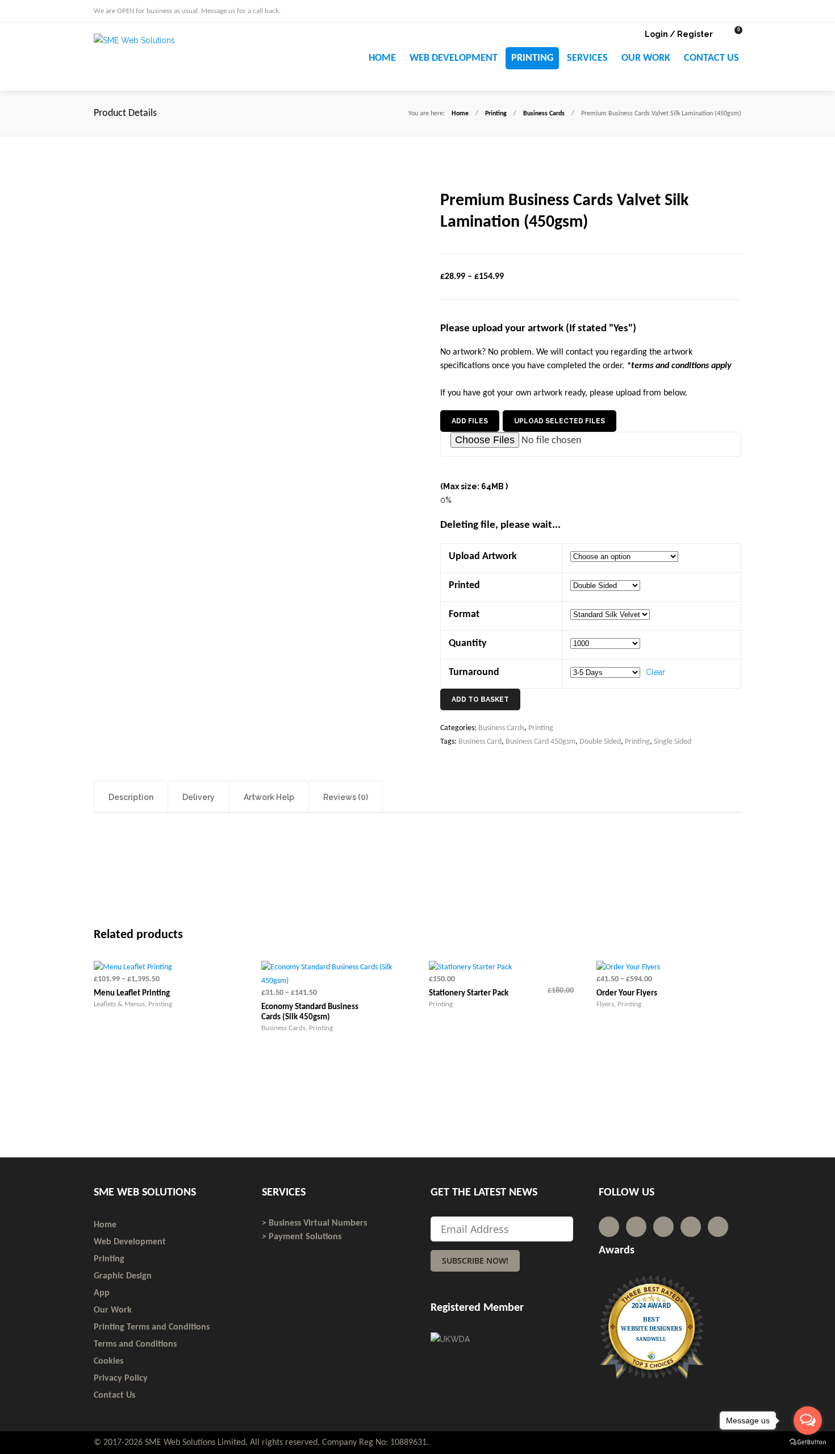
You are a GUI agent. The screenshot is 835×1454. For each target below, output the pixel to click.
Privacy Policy (121, 1378)
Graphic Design (123, 1276)
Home (460, 113)
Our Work (113, 1310)
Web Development (130, 1242)
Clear (655, 672)
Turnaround (474, 672)
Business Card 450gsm (540, 742)
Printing (496, 113)
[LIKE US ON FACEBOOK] (738, 10)
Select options (129, 1063)
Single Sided (672, 742)
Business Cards (544, 113)
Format (464, 614)
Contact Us (114, 1395)
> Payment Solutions (301, 1236)
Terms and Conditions (135, 1344)
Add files (470, 421)
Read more (465, 1063)
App (102, 1293)
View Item (202, 1063)
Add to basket (480, 699)
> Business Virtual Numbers (314, 1223)
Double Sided (600, 742)
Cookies (108, 1361)
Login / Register (679, 34)
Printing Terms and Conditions (152, 1327)
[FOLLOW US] (717, 10)
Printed (464, 585)
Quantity (468, 643)
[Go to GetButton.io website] (808, 1442)
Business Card (480, 742)
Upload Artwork (483, 556)
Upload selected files (559, 421)
